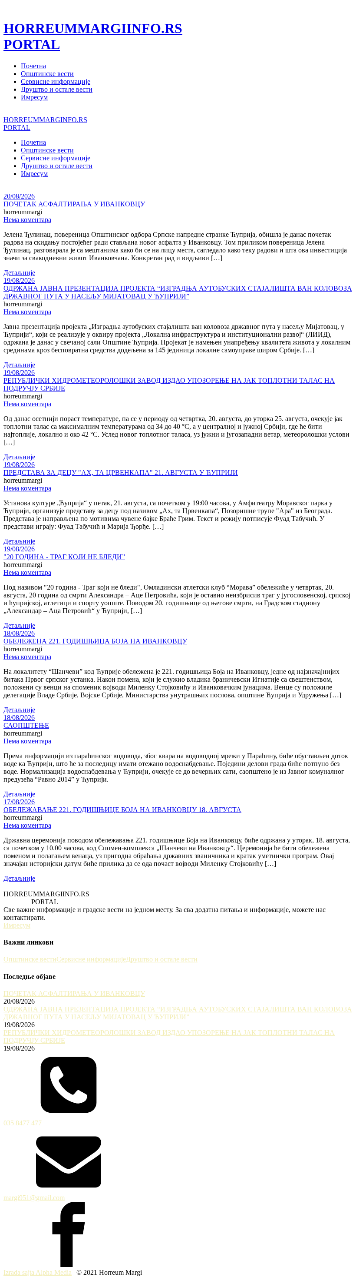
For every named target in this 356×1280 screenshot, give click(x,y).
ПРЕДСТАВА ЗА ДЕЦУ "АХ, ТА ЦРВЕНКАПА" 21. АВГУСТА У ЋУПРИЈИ (120, 472)
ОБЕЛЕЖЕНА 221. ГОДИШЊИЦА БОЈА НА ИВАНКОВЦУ (95, 641)
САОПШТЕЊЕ (26, 725)
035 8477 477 (22, 1123)
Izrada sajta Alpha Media (37, 1272)
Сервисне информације (55, 81)
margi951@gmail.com (34, 1197)
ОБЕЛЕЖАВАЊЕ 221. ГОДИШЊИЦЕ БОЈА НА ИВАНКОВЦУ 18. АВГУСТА (122, 809)
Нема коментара (27, 219)
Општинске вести (47, 73)
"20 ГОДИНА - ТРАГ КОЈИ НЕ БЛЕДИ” (64, 556)
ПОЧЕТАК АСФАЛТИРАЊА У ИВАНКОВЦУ (74, 204)
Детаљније (19, 272)
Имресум (34, 97)
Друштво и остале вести (56, 89)
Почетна (33, 66)
